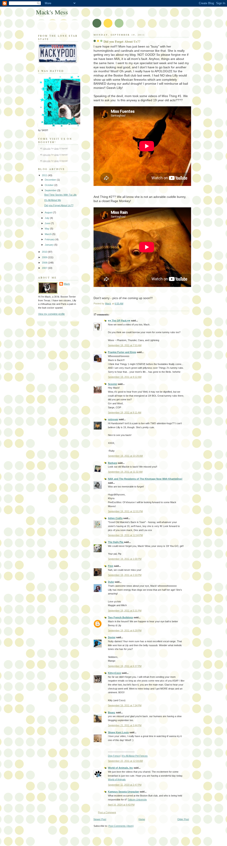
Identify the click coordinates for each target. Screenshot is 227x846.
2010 (45, 251)
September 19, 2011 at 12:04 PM (125, 535)
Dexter (111, 637)
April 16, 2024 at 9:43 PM (121, 804)
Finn (110, 566)
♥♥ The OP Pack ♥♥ (119, 320)
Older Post (183, 819)
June (48, 223)
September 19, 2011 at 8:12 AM (124, 377)
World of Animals (117, 779)
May (47, 228)
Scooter (112, 384)
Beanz (111, 712)
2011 (45, 175)
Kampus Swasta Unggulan (123, 791)
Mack (67, 284)
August (49, 212)
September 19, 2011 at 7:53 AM (124, 345)
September (51, 190)
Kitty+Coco (114, 673)
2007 (45, 268)
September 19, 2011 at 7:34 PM (124, 705)
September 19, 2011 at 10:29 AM (125, 456)
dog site (47, 148)
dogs (56, 148)
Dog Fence (114, 755)
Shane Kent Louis (118, 732)
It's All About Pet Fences (135, 755)
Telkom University (137, 799)
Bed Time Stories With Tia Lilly (60, 194)
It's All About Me (52, 200)
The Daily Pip (116, 542)
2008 (45, 262)
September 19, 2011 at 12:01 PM (125, 511)
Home (142, 819)
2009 (45, 257)
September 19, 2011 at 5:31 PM (124, 610)
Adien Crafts (115, 518)
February (50, 239)
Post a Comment (107, 812)
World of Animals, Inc (120, 767)
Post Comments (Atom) (121, 826)
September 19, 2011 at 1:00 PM (124, 559)
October (49, 185)
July (47, 218)
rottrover (113, 419)
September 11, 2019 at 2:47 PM (124, 784)
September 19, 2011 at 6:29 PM (124, 630)
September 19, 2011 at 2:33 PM (124, 575)
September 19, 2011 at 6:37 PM (124, 666)
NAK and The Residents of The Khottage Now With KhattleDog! (145, 478)
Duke (111, 582)
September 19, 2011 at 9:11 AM (124, 412)
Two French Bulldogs (120, 617)
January (49, 244)
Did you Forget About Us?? (58, 205)
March (48, 234)
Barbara (112, 463)
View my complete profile (51, 314)
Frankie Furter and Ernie (122, 352)
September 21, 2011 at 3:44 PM (124, 725)
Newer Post (100, 819)
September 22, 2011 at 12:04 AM (125, 761)
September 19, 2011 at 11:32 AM (125, 471)
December (51, 179)
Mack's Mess (52, 12)
